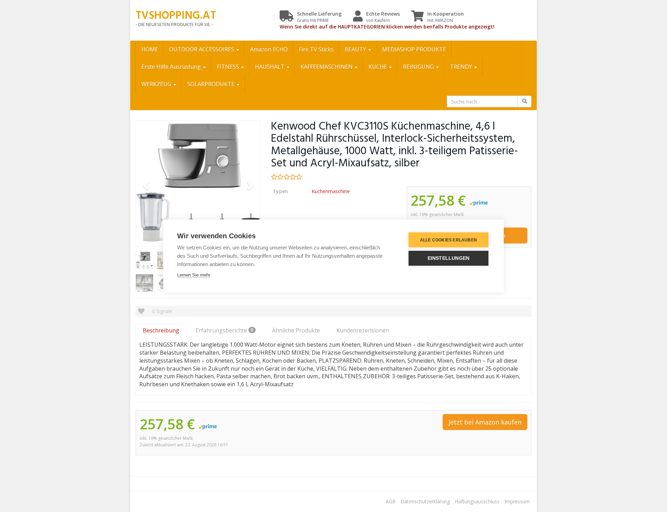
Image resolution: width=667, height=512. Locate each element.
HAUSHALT (270, 67)
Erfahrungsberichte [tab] (224, 330)
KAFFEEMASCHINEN (327, 67)
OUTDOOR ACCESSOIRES (202, 49)
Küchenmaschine (331, 191)
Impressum (517, 501)
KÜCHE (378, 67)
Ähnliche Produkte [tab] (296, 330)
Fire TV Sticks (316, 49)
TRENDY (462, 67)
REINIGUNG (419, 67)
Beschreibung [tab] (161, 330)
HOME (149, 49)
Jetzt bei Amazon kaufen (484, 422)
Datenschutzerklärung (425, 501)
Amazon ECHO (269, 49)
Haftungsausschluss (477, 501)
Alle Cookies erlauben (448, 240)
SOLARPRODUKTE (211, 84)
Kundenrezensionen (362, 330)
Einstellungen (449, 258)
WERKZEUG (157, 84)
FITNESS (228, 67)
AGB (391, 501)
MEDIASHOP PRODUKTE (414, 49)
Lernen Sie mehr (193, 275)
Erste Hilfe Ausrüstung (171, 67)
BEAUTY (356, 49)
